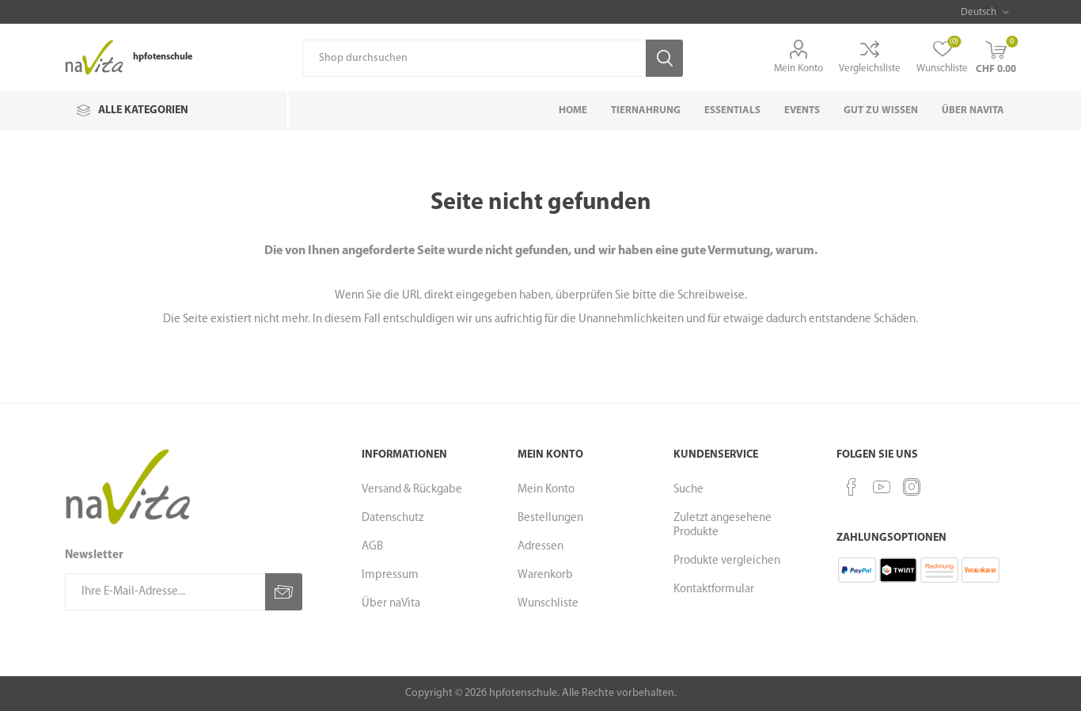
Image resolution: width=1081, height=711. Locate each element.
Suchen (664, 58)
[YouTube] (881, 487)
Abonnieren (283, 591)
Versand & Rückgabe (412, 490)
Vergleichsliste (870, 68)
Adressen (540, 547)
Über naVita (391, 604)
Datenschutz (392, 518)
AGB (372, 547)
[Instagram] (911, 487)
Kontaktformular (713, 589)
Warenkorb (545, 575)
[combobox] (474, 58)
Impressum (390, 575)
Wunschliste (548, 604)
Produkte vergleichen (726, 561)
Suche (688, 490)
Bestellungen (550, 518)
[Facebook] (851, 487)
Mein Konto (798, 68)
